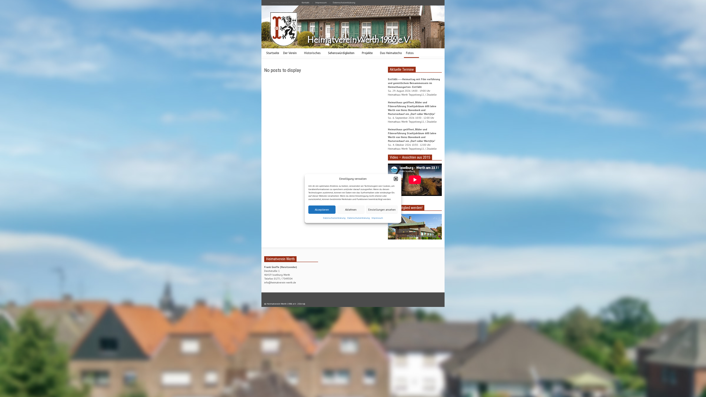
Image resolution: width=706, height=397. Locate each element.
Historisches (311, 54)
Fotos (409, 54)
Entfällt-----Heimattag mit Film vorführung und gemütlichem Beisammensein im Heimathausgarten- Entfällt (414, 83)
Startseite (272, 53)
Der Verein (289, 54)
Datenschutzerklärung (334, 218)
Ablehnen (350, 209)
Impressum (377, 218)
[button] (396, 179)
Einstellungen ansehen (382, 209)
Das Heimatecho (391, 53)
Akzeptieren (322, 209)
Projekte (366, 54)
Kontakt (305, 2)
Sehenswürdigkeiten (340, 54)
